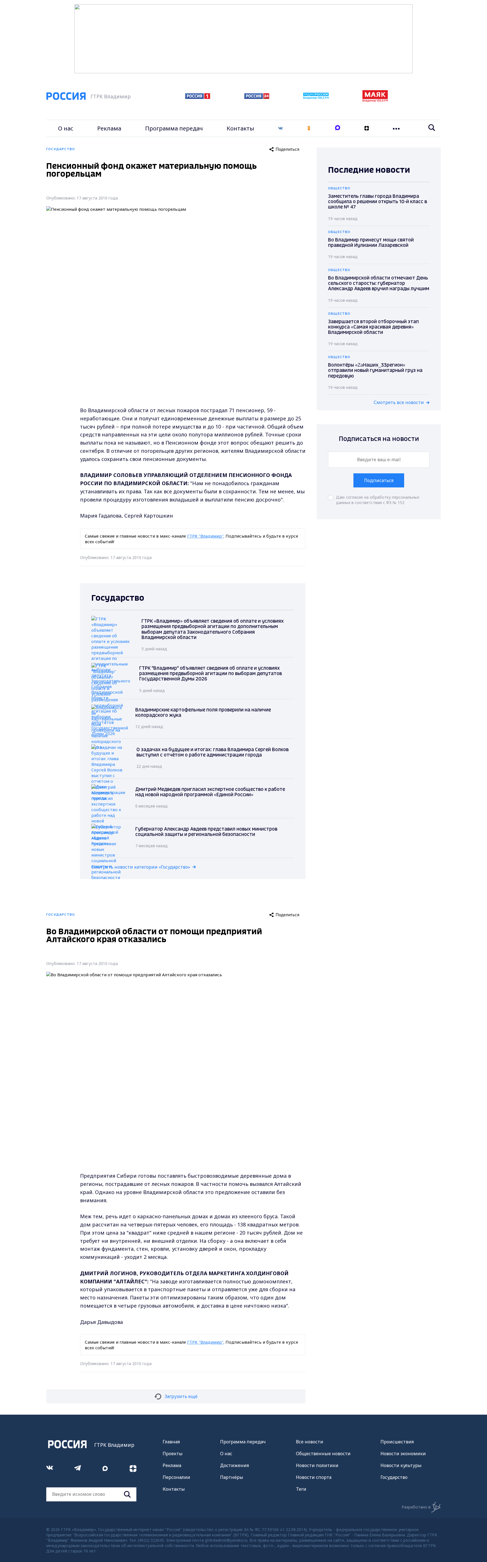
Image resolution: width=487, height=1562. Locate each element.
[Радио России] (316, 97)
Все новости (309, 1442)
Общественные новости (323, 1453)
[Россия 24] (256, 97)
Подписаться (378, 480)
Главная (171, 1442)
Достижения (234, 1465)
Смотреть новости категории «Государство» (140, 867)
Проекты (173, 1453)
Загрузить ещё (181, 1396)
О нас (65, 128)
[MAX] (337, 128)
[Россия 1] (197, 97)
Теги (301, 1489)
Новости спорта (313, 1477)
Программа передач (174, 128)
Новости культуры (401, 1465)
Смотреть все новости (399, 402)
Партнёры (231, 1477)
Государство (394, 1477)
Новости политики (317, 1465)
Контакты (240, 128)
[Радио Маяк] (375, 100)
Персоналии (176, 1477)
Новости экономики (403, 1453)
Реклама (109, 128)
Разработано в (416, 1507)
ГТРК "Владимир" (205, 536)
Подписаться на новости (379, 439)
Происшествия (397, 1442)
